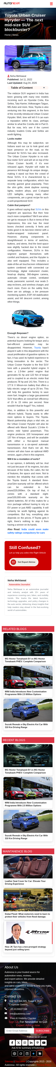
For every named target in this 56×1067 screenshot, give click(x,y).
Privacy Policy (44, 1065)
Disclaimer (20, 1061)
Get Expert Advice (26, 562)
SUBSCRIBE (43, 1031)
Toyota (37, 347)
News (15, 35)
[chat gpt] (14, 1053)
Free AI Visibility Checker (23, 1018)
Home (8, 35)
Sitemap (9, 1061)
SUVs (38, 209)
